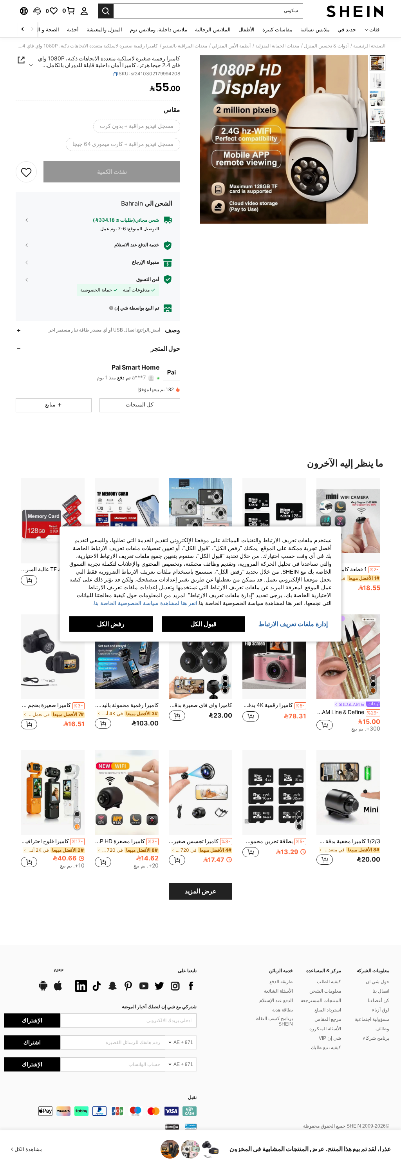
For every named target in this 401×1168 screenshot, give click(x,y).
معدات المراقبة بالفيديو (185, 46)
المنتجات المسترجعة (321, 1000)
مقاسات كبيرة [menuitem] (277, 30)
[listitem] (348, 540)
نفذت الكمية (112, 171)
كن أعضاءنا (378, 1000)
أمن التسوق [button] (147, 279)
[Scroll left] (32, 29)
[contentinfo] (100, 1111)
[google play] (43, 989)
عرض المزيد (201, 891)
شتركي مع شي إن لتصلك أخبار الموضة (159, 1006)
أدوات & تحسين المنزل (326, 46)
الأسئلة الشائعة (278, 991)
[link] (69, 10)
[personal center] (84, 11)
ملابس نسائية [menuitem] (315, 30)
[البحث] (106, 11)
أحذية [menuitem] (73, 30)
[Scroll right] (22, 29)
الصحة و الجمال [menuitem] (42, 30)
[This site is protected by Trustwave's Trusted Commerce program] (191, 1126)
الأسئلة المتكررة (325, 1028)
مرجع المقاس (327, 1019)
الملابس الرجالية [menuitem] (213, 30)
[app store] (57, 989)
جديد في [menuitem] (347, 30)
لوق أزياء (380, 1010)
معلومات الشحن (325, 991)
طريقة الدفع (281, 981)
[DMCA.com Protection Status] (172, 1126)
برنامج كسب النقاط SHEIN (274, 1021)
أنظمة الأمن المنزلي (231, 46)
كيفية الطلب (329, 981)
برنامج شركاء (376, 1038)
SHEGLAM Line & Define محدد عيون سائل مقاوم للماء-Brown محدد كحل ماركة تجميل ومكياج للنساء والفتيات (347, 712)
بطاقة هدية (282, 1010)
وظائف (382, 1028)
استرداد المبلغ (327, 1010)
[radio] (136, 126)
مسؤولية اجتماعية (372, 1019)
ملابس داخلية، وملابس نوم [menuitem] (158, 30)
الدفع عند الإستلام (276, 1000)
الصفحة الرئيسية (369, 46)
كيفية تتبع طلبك (326, 1047)
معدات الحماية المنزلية (277, 46)
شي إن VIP (330, 1038)
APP (58, 970)
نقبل (192, 1097)
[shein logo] (355, 11)
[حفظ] (26, 171)
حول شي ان (377, 981)
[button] (37, 11)
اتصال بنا (380, 991)
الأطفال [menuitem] (246, 30)
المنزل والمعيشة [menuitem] (104, 30)
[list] (134, 986)
